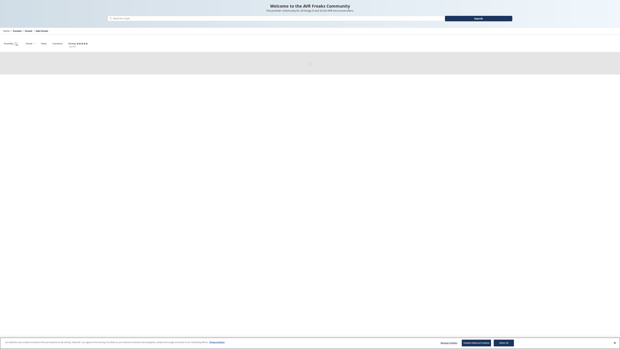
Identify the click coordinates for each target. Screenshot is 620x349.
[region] (310, 343)
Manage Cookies (449, 342)
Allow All (503, 342)
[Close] (614, 342)
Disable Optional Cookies (476, 342)
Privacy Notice (217, 342)
